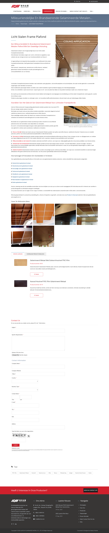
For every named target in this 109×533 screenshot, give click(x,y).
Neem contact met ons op (78, 11)
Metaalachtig (63, 473)
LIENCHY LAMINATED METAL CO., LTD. (31, 530)
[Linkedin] (15, 524)
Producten (37, 11)
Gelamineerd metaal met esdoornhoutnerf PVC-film (50, 260)
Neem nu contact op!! (90, 490)
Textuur (55, 473)
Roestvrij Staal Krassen (80, 473)
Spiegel (70, 473)
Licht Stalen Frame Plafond (36, 23)
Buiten (90, 473)
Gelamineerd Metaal (24, 473)
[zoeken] (75, 1)
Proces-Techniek (61, 11)
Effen (50, 473)
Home (17, 23)
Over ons (27, 11)
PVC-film (14, 473)
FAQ (91, 11)
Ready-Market (94, 530)
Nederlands (94, 1)
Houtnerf (34, 473)
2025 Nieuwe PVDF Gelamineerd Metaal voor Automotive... (65, 506)
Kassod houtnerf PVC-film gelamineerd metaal (48, 281)
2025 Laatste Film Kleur (62, 513)
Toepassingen (48, 11)
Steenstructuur (42, 473)
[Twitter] (13, 524)
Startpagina (17, 11)
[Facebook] (11, 524)
